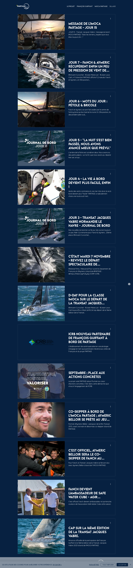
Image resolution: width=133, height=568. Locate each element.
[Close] (130, 564)
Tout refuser (108, 565)
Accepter (122, 565)
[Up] (129, 284)
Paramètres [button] (94, 565)
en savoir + (57, 565)
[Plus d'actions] (111, 18)
